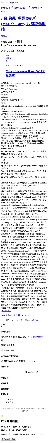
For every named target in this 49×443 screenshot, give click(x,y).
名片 (8, 61)
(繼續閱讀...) (6, 311)
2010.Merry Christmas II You (27, 320)
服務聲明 (25, 411)
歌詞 (36, 372)
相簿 (8, 55)
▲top (3, 324)
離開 (13, 439)
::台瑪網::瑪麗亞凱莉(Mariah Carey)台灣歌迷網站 (23, 23)
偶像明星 (20, 51)
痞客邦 (14, 315)
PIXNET (11, 408)
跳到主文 (5, 36)
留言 (20, 315)
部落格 (8, 58)
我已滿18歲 (6, 439)
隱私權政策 (42, 408)
